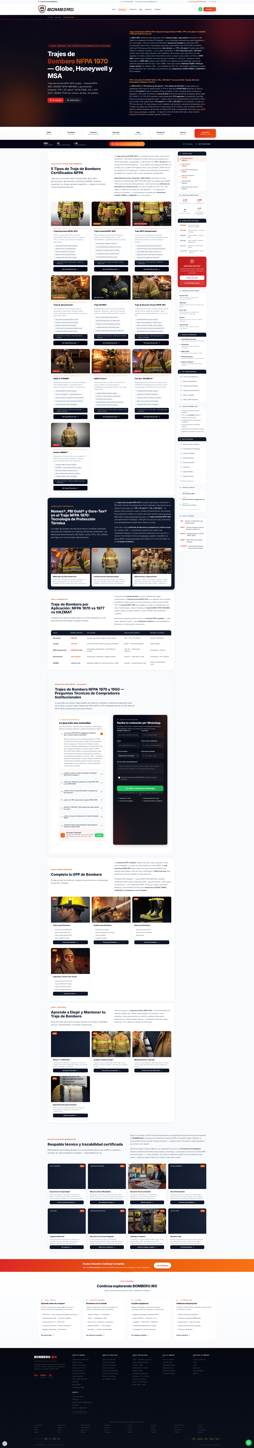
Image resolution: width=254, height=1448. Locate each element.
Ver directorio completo (94, 1335)
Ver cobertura (65, 1247)
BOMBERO (45, 1357)
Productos (122, 9)
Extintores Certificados (109, 1376)
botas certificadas (140, 112)
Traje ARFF (75, 1382)
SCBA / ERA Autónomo (190, 399)
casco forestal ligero (122, 608)
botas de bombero (133, 539)
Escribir (99, 835)
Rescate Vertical (188, 458)
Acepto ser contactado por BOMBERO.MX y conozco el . (138, 778)
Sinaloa (36, 1432)
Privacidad (202, 1445)
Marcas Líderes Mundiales (100, 1192)
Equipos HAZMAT (189, 453)
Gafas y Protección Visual (110, 1373)
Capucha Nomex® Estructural (63, 981)
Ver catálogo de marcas (106, 1202)
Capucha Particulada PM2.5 (63, 986)
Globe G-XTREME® (61, 379)
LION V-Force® (100, 379)
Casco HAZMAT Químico (62, 938)
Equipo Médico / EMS (139, 1384)
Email (119, 741)
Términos (208, 1445)
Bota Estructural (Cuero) (143, 929)
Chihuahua (154, 1425)
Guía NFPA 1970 (167, 1362)
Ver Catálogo (162, 1265)
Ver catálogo (57, 100)
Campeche (107, 1425)
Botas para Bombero (142, 925)
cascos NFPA (119, 539)
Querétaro (153, 1430)
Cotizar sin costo (192, 278)
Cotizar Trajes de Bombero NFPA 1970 (127, 144)
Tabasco (83, 1432)
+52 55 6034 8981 (77, 1396)
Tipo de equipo (123, 751)
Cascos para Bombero (61, 925)
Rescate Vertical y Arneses (140, 1368)
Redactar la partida (69, 1115)
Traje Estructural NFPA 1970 (65, 231)
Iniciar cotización (182, 1335)
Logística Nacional (57, 1237)
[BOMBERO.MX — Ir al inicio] (56, 9)
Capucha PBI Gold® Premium (63, 984)
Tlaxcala (130, 1432)
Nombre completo (124, 730)
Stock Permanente (177, 1192)
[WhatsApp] (215, 1)
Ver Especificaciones (69, 269)
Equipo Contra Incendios (191, 444)
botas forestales (138, 608)
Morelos (36, 1430)
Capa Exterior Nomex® (79, 1365)
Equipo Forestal (188, 476)
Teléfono (145, 730)
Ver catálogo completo (139, 1335)
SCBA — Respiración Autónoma (142, 1359)
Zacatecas (200, 1432)
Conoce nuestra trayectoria (65, 1202)
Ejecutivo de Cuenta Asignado (102, 1237)
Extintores (186, 467)
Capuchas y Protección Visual (65, 977)
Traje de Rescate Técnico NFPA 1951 (150, 305)
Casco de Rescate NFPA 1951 (63, 935)
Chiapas (130, 1425)
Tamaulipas (107, 1432)
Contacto (157, 9)
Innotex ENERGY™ (61, 452)
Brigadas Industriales (169, 1370)
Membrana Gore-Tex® (78, 1368)
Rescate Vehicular (168, 1368)
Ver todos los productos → (187, 481)
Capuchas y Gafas (69, 993)
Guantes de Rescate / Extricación (105, 932)
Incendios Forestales (169, 1373)
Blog (140, 9)
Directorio (133, 9)
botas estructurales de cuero (135, 517)
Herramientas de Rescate (191, 449)
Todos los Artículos (168, 1359)
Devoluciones (216, 1445)
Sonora (59, 1432)
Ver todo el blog (46, 1335)
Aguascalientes (38, 1425)
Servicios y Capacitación (79, 1408)
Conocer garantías (186, 1247)
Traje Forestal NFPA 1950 (105, 231)
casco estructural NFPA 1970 (155, 868)
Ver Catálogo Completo (109, 1379)
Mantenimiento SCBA (169, 1365)
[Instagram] (212, 1)
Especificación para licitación (65, 1105)
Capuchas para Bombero (191, 390)
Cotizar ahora (74, 100)
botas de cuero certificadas (141, 871)
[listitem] (48, 133)
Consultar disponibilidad (186, 1202)
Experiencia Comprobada (60, 1192)
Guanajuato (107, 1427)
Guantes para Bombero (103, 925)
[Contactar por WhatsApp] (200, 9)
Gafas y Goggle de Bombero (63, 989)
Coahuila (200, 1425)
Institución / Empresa (149, 741)
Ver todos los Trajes (78, 1387)
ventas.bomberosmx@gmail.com (82, 1402)
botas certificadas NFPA (138, 882)
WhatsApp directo (193, 283)
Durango (60, 1427)
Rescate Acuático (189, 462)
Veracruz (195, 1373)
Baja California (61, 1425)
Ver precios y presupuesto (110, 1070)
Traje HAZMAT (100, 305)
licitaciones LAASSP (147, 536)
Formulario (75, 1405)
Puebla (129, 1430)
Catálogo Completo (137, 1237)
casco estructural (144, 602)
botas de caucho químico (130, 611)
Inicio (114, 9)
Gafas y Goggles (188, 395)
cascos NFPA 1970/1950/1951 (147, 879)
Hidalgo (153, 1427)
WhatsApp (75, 1399)
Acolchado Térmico (78, 1370)
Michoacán (200, 1427)
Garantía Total (175, 1237)
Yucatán (176, 1432)
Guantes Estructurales (102, 929)
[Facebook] (210, 1)
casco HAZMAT (147, 611)
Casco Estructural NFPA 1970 (63, 929)
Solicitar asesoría (146, 1202)
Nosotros (148, 9)
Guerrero (130, 1427)
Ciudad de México (179, 1425)
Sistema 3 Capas (77, 1362)
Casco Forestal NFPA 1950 (62, 932)
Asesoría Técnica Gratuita (140, 1192)
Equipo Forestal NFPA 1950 (141, 1362)
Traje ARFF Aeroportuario (146, 231)
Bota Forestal (140, 935)
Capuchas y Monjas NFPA (110, 1370)
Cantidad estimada (148, 751)
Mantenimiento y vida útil (144, 1060)
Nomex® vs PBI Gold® (61, 1060)
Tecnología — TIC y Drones (141, 1376)
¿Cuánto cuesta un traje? (103, 1060)
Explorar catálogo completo (146, 1247)
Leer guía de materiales (69, 1070)
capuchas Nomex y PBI (156, 882)
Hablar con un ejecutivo (106, 1247)
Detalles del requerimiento (127, 762)
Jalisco (195, 1365)
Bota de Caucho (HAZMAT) (144, 932)
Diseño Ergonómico (78, 1376)
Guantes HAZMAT (100, 935)
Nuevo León (196, 1368)
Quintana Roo (177, 1430)
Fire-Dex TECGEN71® (144, 379)
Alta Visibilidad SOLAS (79, 1373)
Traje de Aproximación (63, 305)
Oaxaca (106, 1430)
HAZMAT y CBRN (138, 1365)
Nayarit (59, 1430)
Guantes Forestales (101, 938)
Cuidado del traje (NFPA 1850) (151, 1070)
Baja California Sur (85, 1425)
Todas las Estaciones (199, 1359)
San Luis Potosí (202, 1430)
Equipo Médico (188, 471)
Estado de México (198, 1370)
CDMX (195, 1362)
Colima (36, 1427)
